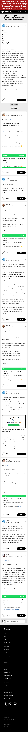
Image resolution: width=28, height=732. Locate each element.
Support (6, 669)
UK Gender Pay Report (8, 729)
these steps (5, 8)
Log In (21, 11)
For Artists (6, 649)
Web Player (7, 672)
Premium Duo (7, 689)
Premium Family (8, 692)
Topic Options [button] (13, 104)
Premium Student (8, 695)
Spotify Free (7, 698)
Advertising (7, 656)
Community (8, 12)
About (5, 636)
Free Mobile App (8, 675)
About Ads (13, 719)
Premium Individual (8, 686)
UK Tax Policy (6, 726)
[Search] (18, 12)
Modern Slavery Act (7, 724)
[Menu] (25, 12)
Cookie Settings (7, 719)
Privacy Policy (6, 717)
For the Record (7, 642)
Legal (5, 715)
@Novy (11, 582)
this (3, 484)
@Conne (10, 119)
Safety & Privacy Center (11, 715)
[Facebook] (15, 704)
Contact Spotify (8, 678)
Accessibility (6, 722)
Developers (7, 653)
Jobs (5, 639)
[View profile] (3, 25)
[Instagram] (5, 704)
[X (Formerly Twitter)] (10, 704)
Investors (6, 659)
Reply (21, 100)
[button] (25, 26)
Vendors (6, 662)
